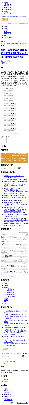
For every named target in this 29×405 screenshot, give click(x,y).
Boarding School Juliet (14, 245)
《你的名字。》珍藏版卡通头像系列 (13, 212)
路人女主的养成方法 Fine (20, 241)
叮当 (23, 250)
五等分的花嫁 (21, 257)
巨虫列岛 (5, 237)
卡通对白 (6, 298)
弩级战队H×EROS (14, 259)
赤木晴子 (16, 257)
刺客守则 (11, 272)
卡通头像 (6, 11)
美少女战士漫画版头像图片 (11, 190)
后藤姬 (5, 272)
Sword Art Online (17, 244)
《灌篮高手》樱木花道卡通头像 (12, 218)
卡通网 (4, 19)
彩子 (6, 244)
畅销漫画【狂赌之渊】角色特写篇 (12, 211)
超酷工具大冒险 (17, 353)
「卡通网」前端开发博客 (10, 361)
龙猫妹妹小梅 (19, 239)
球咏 (18, 253)
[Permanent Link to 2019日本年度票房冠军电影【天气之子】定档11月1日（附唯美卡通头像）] (4, 63)
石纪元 (21, 250)
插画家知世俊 (10, 250)
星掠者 (5, 266)
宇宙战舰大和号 (20, 237)
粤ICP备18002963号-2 (22, 403)
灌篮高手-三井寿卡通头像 (10, 200)
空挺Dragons (15, 262)
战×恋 (14, 269)
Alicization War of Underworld (11, 239)
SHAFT (19, 262)
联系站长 (6, 379)
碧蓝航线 (8, 256)
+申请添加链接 (8, 353)
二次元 (5, 283)
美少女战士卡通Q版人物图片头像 (12, 179)
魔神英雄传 (9, 244)
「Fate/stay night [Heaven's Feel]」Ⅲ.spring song (11, 274)
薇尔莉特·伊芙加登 (7, 276)
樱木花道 (25, 237)
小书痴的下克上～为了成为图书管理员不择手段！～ (14, 268)
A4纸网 (5, 360)
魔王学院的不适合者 (19, 269)
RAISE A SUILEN (11, 253)
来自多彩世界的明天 (5, 248)
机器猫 (7, 253)
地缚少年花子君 (10, 269)
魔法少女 (3, 268)
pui (4, 363)
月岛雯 (16, 253)
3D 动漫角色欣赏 (8, 13)
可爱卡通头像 (7, 7)
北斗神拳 (21, 256)
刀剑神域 (10, 266)
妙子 (12, 276)
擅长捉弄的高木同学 (22, 266)
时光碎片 (2, 269)
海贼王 (5, 269)
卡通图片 (8, 43)
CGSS (4, 239)
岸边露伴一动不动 (7, 259)
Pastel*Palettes (8, 261)
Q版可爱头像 (13, 296)
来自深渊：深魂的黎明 (23, 245)
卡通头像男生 (7, 6)
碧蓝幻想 (15, 276)
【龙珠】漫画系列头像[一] (10, 207)
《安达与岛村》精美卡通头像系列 (12, 209)
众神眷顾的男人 (11, 257)
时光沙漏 (14, 248)
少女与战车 (14, 241)
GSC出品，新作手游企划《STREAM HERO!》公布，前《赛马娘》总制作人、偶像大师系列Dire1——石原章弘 (16, 316)
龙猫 (12, 261)
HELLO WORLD (23, 274)
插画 (5, 301)
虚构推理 (15, 261)
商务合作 (6, 381)
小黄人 (8, 237)
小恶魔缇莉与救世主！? (8, 262)
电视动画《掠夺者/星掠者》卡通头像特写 (14, 185)
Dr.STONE (18, 248)
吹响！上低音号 (20, 259)
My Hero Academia (15, 256)
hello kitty (16, 266)
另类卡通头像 (7, 9)
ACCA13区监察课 (16, 250)
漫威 (2, 61)
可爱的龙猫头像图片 (9, 188)
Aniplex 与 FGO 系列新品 (10, 334)
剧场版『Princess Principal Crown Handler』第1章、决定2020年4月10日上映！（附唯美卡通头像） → (14, 160)
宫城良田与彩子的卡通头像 (11, 195)
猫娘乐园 (9, 241)
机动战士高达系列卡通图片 (11, 202)
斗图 (5, 303)
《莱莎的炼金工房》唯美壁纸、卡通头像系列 (15, 204)
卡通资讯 (6, 2)
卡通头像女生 (7, 4)
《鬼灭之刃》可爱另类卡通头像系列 (13, 197)
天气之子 (6, 136)
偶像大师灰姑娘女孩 (19, 272)
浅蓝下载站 (7, 356)
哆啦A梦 (3, 253)
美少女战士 (20, 261)
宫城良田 (22, 248)
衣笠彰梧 (6, 257)
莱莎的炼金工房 (13, 237)
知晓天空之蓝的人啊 (6, 245)
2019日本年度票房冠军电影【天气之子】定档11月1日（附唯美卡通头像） (14, 53)
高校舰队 (25, 268)
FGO (3, 244)
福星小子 (11, 248)
